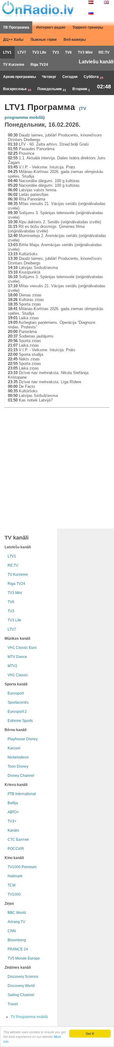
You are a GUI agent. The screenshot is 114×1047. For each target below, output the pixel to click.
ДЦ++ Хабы (13, 39)
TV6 (68, 52)
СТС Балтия (18, 839)
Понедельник (51, 89)
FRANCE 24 (18, 949)
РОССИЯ (16, 849)
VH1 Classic (18, 675)
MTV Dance (17, 657)
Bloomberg (17, 940)
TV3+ (12, 821)
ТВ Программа (16, 27)
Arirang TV (16, 922)
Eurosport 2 (17, 711)
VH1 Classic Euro (22, 648)
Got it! (90, 1033)
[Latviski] (90, 3)
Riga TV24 (39, 64)
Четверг (49, 77)
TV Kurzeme (13, 64)
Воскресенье (17, 89)
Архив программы (19, 77)
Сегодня (70, 77)
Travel (13, 1004)
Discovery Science (23, 976)
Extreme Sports (20, 721)
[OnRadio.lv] (37, 9)
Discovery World (21, 986)
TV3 (55, 52)
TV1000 (14, 894)
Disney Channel (21, 775)
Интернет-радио (50, 27)
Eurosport (16, 693)
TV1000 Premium (22, 867)
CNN (12, 931)
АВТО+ (13, 812)
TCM (12, 885)
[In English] (106, 3)
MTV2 (12, 666)
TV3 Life (39, 52)
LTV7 (22, 52)
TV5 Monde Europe (24, 958)
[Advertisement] (57, 467)
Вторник (81, 89)
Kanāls (13, 830)
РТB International (22, 794)
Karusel (14, 748)
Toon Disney (18, 766)
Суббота (93, 77)
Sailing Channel (21, 995)
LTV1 (7, 52)
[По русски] (90, 13)
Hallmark (15, 876)
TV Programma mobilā (29, 1017)
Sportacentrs (18, 702)
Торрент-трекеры (87, 27)
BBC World (17, 913)
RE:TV (103, 52)
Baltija (13, 803)
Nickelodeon (18, 757)
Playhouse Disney (23, 739)
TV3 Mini (85, 52)
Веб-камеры (75, 39)
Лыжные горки (43, 39)
